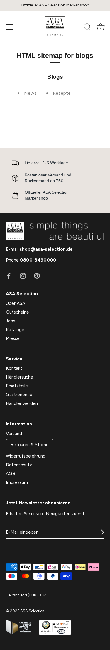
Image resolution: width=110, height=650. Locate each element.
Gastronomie (19, 394)
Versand (14, 433)
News (30, 93)
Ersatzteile (17, 385)
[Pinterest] (37, 275)
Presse (13, 338)
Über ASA (15, 303)
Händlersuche (19, 377)
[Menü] (9, 26)
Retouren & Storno (30, 444)
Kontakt (14, 368)
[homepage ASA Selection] (55, 26)
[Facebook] (9, 275)
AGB (10, 473)
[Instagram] (23, 275)
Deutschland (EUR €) (23, 595)
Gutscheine (17, 312)
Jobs (10, 321)
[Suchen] (87, 27)
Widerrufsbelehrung (25, 456)
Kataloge (15, 329)
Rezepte (62, 93)
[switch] (61, 631)
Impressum (17, 482)
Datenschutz (19, 464)
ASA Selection (32, 611)
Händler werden (22, 403)
